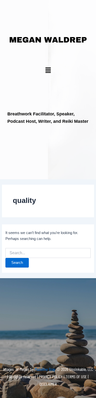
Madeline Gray (45, 369)
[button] (48, 70)
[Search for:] (47, 253)
